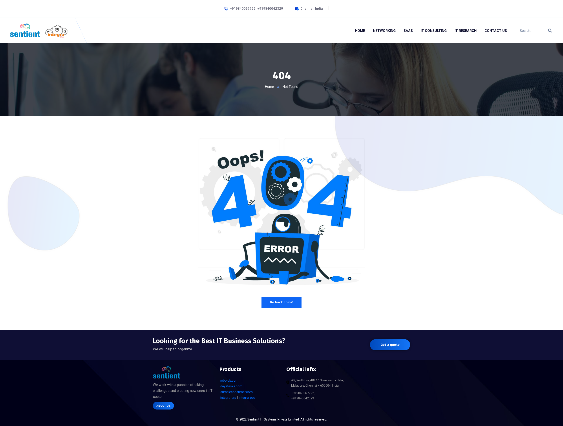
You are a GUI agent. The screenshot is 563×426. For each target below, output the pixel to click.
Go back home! (281, 302)
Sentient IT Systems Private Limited (273, 419)
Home (269, 87)
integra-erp (228, 398)
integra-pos (247, 398)
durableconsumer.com (236, 392)
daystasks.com (231, 386)
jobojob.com (229, 380)
